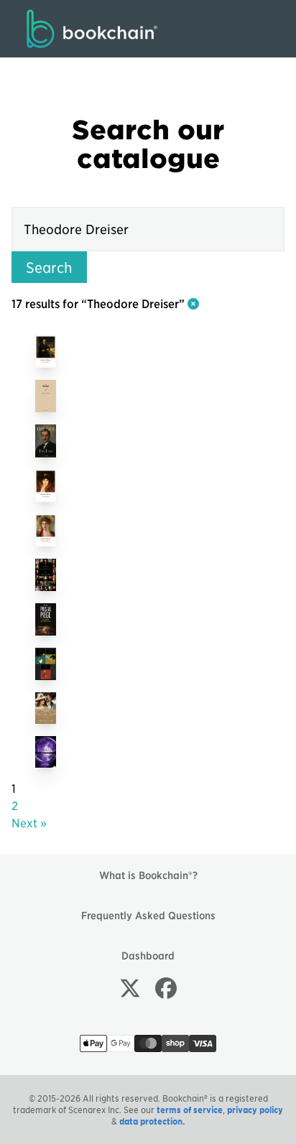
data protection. (152, 1121)
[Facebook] (166, 987)
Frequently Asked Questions (148, 914)
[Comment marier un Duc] (45, 708)
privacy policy (255, 1109)
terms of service (190, 1109)
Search (49, 267)
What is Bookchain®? (148, 874)
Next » (29, 822)
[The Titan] (45, 395)
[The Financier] (45, 351)
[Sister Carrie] (45, 485)
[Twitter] (130, 987)
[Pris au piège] (45, 619)
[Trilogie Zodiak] (45, 751)
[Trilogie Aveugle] (45, 663)
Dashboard (148, 955)
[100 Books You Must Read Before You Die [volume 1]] (45, 574)
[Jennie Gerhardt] (45, 530)
